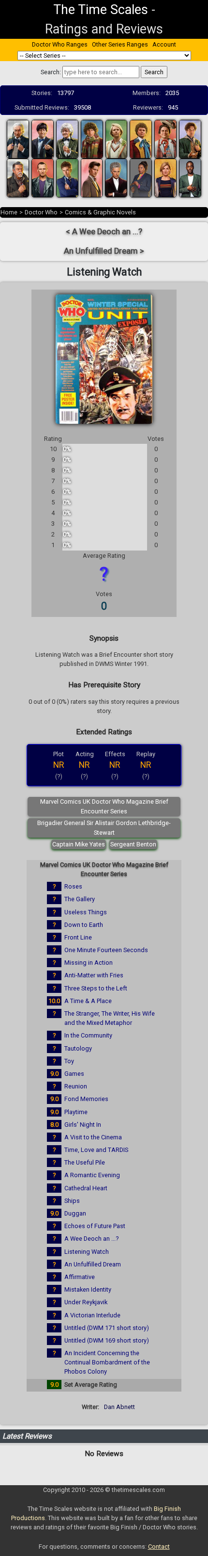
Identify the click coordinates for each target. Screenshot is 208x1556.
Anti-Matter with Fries (93, 975)
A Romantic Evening (92, 1175)
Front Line (78, 937)
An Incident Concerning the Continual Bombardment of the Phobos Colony (107, 1362)
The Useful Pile (84, 1162)
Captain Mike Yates (78, 844)
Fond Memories (86, 1098)
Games (74, 1073)
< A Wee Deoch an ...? (104, 231)
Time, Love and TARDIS (96, 1149)
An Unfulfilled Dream (92, 1264)
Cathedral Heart (85, 1188)
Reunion (75, 1086)
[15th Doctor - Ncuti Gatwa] (190, 177)
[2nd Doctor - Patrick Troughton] (42, 138)
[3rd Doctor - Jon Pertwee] (67, 138)
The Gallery (79, 899)
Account (164, 44)
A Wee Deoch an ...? (91, 1238)
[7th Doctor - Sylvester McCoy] (165, 138)
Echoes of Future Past (94, 1226)
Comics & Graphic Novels (100, 212)
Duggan (75, 1213)
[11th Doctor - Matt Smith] (92, 177)
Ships (72, 1200)
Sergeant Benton (133, 844)
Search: (51, 72)
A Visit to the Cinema (93, 1137)
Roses (73, 886)
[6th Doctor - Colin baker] (141, 138)
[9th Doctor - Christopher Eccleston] (42, 177)
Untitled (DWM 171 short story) (106, 1327)
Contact (159, 1546)
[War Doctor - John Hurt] (18, 177)
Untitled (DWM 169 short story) (106, 1340)
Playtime (76, 1112)
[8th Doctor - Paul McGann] (190, 138)
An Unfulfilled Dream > (104, 251)
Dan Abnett (119, 1406)
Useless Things (85, 912)
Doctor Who (41, 212)
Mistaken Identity (87, 1289)
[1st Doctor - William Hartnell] (18, 138)
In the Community (88, 1035)
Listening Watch (86, 1251)
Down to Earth (83, 924)
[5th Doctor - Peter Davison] (116, 138)
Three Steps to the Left (95, 988)
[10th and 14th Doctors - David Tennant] (67, 177)
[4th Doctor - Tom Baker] (92, 138)
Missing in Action (88, 962)
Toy (69, 1061)
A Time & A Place (88, 1001)
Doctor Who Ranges (60, 44)
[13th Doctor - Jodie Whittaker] (165, 177)
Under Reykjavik (85, 1302)
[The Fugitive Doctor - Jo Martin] (141, 177)
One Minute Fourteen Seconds (106, 950)
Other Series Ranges (120, 44)
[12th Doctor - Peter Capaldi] (116, 177)
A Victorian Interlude (92, 1315)
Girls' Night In (82, 1124)
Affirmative (79, 1276)
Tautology (78, 1048)
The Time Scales (100, 9)
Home (8, 212)
